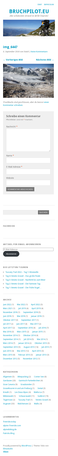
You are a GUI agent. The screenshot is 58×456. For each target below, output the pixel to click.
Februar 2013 (24, 355)
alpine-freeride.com (12, 425)
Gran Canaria (9, 384)
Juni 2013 (7, 351)
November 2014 (10, 335)
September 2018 (30, 312)
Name (10, 155)
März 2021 (7, 308)
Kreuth (6, 392)
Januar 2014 (23, 343)
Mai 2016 (7, 331)
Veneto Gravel (42, 400)
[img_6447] (28, 96)
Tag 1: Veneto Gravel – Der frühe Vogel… (23, 287)
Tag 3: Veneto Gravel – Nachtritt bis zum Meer (25, 280)
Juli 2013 (45, 347)
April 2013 (36, 351)
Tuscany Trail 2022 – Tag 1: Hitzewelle (21, 272)
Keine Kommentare (39, 51)
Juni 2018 (7, 316)
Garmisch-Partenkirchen (29, 380)
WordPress (26, 446)
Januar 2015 (37, 331)
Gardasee (7, 380)
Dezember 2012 (10, 358)
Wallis (36, 403)
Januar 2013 (41, 355)
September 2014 (10, 339)
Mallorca (38, 392)
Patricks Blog (8, 433)
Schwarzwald (25, 396)
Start (39, 5)
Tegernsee (7, 400)
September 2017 (28, 320)
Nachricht (11, 126)
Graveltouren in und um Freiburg (17, 388)
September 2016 (25, 328)
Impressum (49, 5)
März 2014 (7, 343)
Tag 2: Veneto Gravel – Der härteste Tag (22, 284)
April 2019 (36, 308)
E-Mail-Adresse (14, 167)
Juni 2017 (20, 324)
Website (10, 178)
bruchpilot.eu (29, 11)
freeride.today (9, 421)
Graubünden (26, 384)
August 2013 (29, 347)
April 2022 (35, 304)
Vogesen (7, 403)
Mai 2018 (21, 316)
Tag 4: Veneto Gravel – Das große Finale (22, 276)
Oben (5, 452)
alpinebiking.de (10, 429)
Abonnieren (11, 254)
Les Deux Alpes (21, 392)
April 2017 (7, 328)
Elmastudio (8, 448)
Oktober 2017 (9, 320)
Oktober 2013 (41, 343)
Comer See (39, 376)
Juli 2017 (7, 324)
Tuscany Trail (24, 400)
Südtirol (41, 396)
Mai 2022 (21, 304)
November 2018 (10, 312)
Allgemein (7, 376)
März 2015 (21, 331)
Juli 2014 (27, 339)
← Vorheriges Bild (13, 59)
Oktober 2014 (29, 335)
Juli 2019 (22, 308)
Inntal (40, 388)
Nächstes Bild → (45, 59)
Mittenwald (8, 396)
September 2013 (10, 347)
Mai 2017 (34, 324)
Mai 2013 (21, 351)
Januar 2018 (36, 316)
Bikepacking (23, 376)
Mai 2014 (41, 339)
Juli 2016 (42, 328)
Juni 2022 (7, 304)
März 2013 (7, 355)
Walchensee (23, 403)
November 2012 (30, 358)
